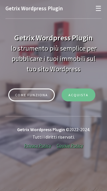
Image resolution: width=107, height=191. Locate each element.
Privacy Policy (37, 145)
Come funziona (31, 95)
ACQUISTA (78, 95)
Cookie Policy (70, 145)
